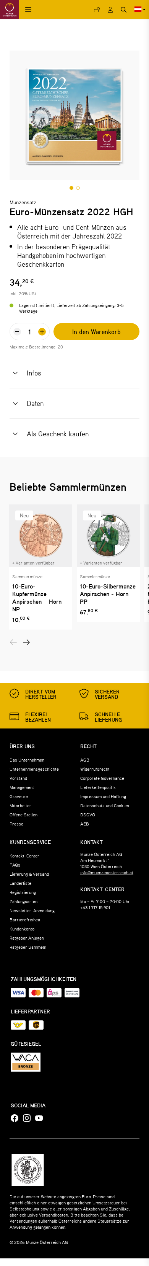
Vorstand (18, 778)
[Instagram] (27, 1118)
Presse (16, 823)
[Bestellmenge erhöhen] (42, 332)
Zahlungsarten (23, 901)
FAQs (15, 864)
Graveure (19, 796)
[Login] (97, 9)
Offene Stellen (23, 814)
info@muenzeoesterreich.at (106, 872)
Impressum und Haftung (103, 796)
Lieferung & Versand (29, 873)
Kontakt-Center (24, 855)
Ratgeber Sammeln (28, 947)
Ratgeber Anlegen (27, 937)
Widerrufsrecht (95, 768)
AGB (84, 759)
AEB (84, 823)
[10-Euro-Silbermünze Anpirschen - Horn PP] (108, 535)
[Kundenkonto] (110, 9)
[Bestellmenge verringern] (17, 332)
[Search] (123, 9)
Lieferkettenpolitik (98, 787)
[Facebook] (14, 1118)
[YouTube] (39, 1118)
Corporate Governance (102, 778)
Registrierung (23, 892)
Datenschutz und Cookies (104, 805)
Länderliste (20, 883)
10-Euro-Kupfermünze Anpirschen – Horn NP (37, 597)
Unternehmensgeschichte (34, 768)
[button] (71, 188)
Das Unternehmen (27, 759)
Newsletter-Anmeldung (32, 910)
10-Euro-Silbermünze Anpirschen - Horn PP (108, 593)
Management (22, 787)
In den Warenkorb (96, 332)
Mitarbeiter (20, 805)
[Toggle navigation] (28, 9)
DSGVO (87, 814)
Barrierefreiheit (25, 919)
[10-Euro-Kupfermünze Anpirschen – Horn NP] (40, 535)
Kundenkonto (22, 928)
